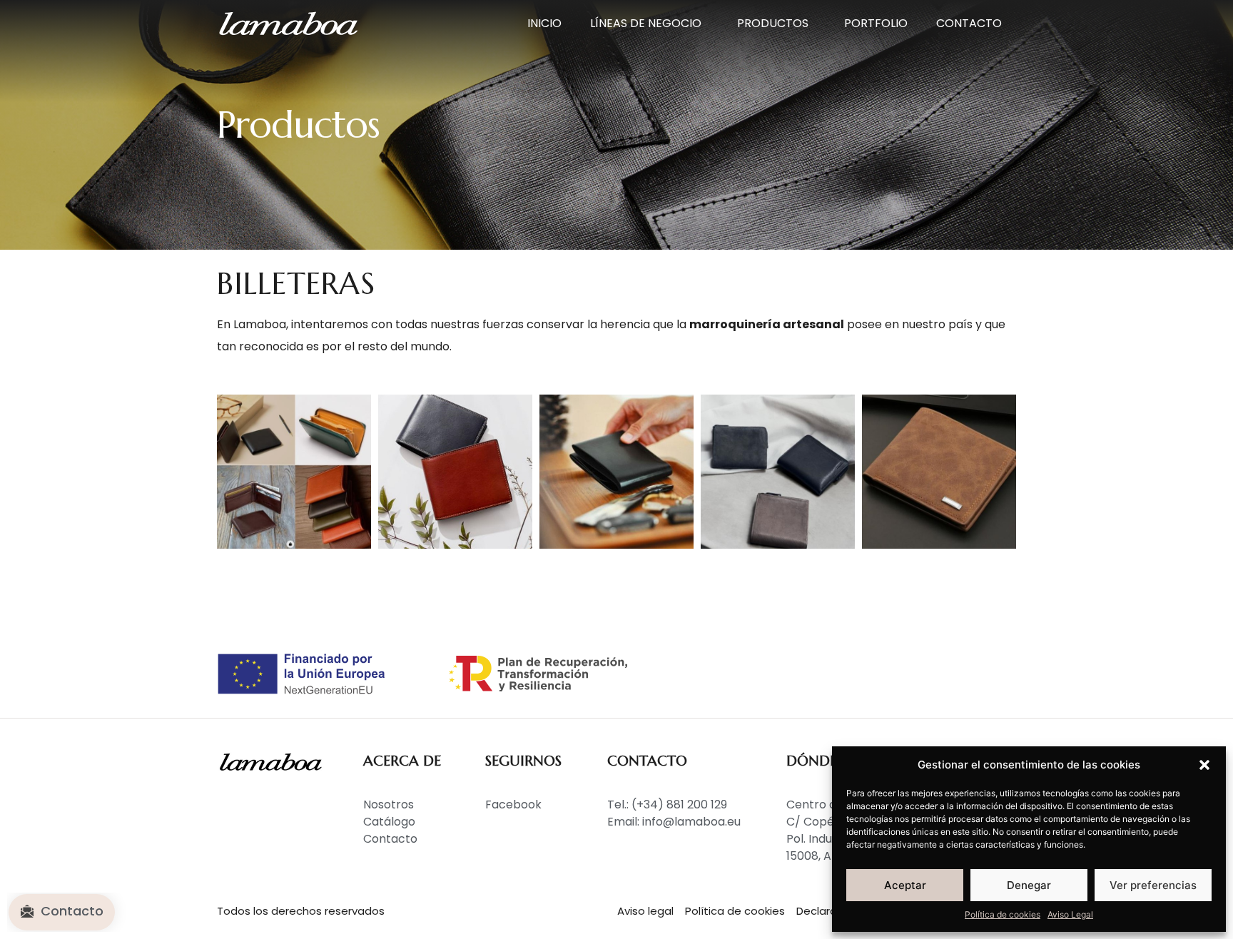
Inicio (544, 23)
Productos (772, 23)
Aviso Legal (1070, 914)
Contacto (969, 23)
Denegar (1029, 885)
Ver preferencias (1153, 885)
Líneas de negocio (645, 23)
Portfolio (876, 23)
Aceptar (905, 885)
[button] (1204, 765)
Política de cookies (1002, 914)
